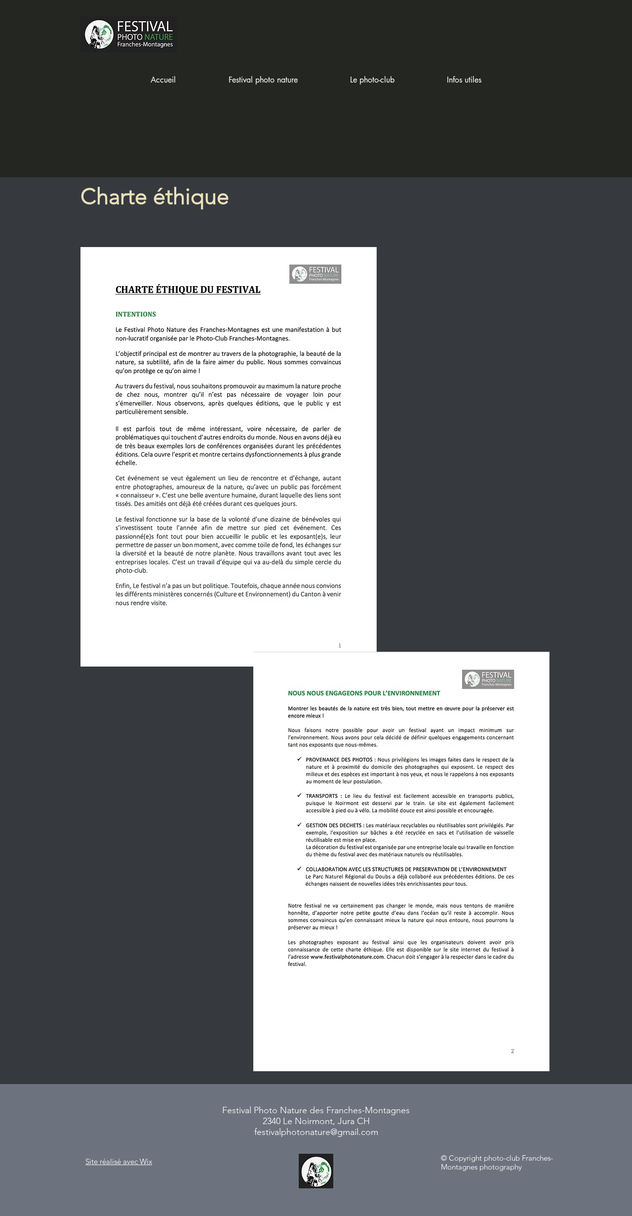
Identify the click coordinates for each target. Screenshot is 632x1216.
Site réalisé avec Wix (118, 1161)
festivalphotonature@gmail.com (316, 1132)
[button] (263, 80)
